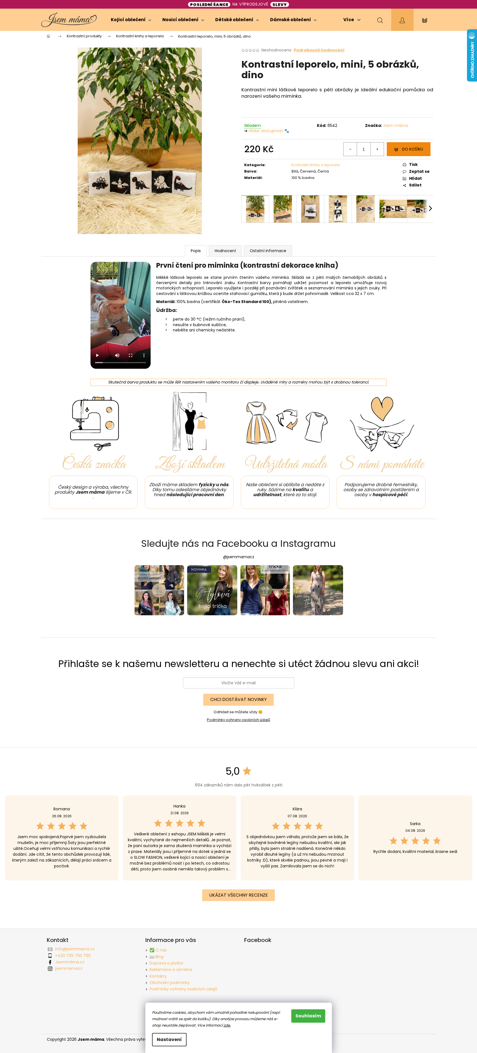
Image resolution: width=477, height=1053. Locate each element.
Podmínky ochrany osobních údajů (238, 719)
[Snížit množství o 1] (350, 149)
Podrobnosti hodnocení (319, 50)
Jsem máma (395, 125)
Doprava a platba (166, 963)
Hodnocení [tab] (225, 251)
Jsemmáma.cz (69, 962)
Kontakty (158, 976)
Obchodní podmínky (170, 982)
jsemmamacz (68, 968)
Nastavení (169, 1039)
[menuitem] (131, 20)
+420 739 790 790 (73, 955)
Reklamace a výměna (171, 969)
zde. (227, 1025)
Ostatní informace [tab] (268, 251)
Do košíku (412, 149)
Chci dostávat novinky (238, 699)
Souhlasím (308, 1016)
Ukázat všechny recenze (238, 895)
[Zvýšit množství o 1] (377, 149)
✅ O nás (158, 950)
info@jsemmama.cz (75, 949)
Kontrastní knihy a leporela (316, 165)
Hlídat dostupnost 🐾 (269, 131)
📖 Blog (156, 956)
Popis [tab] (196, 251)
